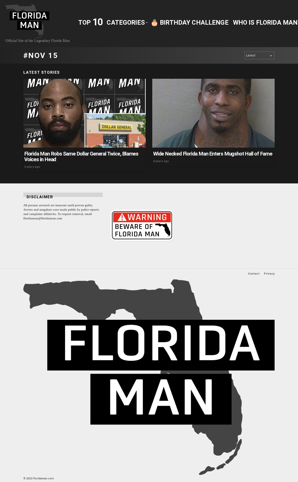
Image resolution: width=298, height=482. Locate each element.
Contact (254, 273)
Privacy (269, 273)
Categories (126, 22)
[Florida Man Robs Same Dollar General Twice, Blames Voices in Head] (84, 113)
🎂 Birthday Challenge (190, 22)
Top (90, 22)
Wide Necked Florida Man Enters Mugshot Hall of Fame (212, 154)
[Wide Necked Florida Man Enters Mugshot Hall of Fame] (213, 113)
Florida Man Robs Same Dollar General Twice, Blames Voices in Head (81, 156)
